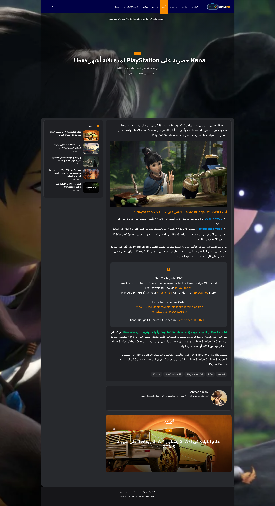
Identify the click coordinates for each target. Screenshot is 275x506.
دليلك (117, 6)
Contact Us (125, 496)
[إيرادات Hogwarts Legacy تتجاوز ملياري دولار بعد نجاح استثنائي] (91, 161)
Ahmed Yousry (199, 391)
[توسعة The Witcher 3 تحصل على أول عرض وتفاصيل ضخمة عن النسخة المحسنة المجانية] (91, 174)
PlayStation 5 (172, 374)
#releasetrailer (178, 307)
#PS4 (168, 292)
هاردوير (155, 6)
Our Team (150, 496)
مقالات (184, 6)
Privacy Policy (138, 496)
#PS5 (160, 292)
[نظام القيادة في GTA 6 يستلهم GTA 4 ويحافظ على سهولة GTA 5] (91, 135)
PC (209, 374)
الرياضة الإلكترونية (131, 6)
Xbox (156, 374)
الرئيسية (195, 6)
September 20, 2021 (190, 320)
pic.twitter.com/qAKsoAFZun (169, 311)
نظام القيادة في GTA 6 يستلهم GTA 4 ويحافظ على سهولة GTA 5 (169, 444)
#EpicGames (200, 292)
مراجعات (174, 6)
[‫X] (203, 401)
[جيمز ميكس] (219, 6)
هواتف (145, 6)
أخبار (164, 6)
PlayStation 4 (194, 374)
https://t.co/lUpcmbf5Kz (151, 307)
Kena (220, 374)
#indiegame (195, 307)
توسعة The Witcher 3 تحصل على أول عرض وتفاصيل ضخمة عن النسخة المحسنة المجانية (64, 173)
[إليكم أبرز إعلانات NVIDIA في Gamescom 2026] (91, 187)
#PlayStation (183, 288)
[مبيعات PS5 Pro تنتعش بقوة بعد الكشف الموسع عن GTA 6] (91, 148)
